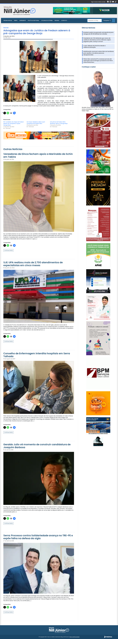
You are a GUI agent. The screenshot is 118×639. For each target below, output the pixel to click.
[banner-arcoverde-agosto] (38, 135)
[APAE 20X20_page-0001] (98, 255)
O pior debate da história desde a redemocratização (94, 46)
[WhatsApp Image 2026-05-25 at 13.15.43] (98, 130)
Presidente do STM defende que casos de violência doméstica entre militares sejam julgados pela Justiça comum (97, 39)
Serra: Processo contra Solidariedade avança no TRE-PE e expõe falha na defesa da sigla (38, 537)
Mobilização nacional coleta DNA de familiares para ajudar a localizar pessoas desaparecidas (98, 53)
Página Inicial (8, 20)
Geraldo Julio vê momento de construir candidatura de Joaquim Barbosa (37, 446)
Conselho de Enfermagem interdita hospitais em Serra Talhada (36, 355)
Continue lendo (8, 250)
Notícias (6, 27)
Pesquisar (106, 20)
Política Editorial (33, 20)
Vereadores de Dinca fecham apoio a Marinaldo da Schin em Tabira (38, 155)
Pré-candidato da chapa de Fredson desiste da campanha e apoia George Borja (13, 123)
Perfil (15, 20)
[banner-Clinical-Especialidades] (98, 224)
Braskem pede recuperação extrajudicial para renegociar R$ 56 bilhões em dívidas (98, 33)
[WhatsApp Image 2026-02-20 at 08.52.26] (98, 190)
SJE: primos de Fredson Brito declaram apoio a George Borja (59, 122)
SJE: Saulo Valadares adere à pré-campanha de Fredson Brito (36, 122)
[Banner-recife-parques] (98, 161)
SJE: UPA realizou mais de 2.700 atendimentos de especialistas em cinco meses (33, 264)
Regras (57, 20)
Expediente (23, 20)
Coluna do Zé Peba (47, 20)
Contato (64, 20)
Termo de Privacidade (74, 636)
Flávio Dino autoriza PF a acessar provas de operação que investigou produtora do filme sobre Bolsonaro (98, 60)
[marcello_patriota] (98, 441)
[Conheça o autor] (98, 88)
